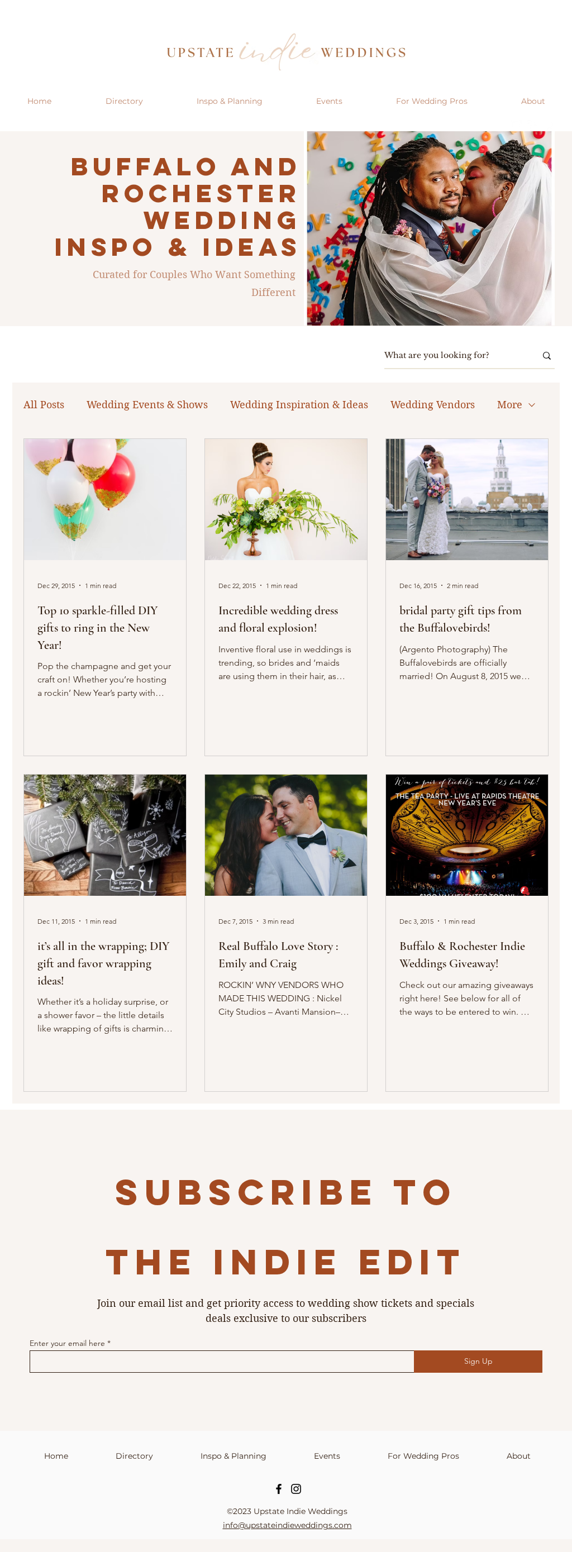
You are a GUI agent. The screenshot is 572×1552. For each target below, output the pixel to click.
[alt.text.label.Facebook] (532, 125)
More (509, 404)
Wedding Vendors (432, 404)
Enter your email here (67, 1343)
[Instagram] (296, 1489)
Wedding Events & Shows (147, 404)
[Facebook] (278, 1489)
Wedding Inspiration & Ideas (299, 404)
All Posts (43, 404)
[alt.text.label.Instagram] (516, 125)
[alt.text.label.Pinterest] (549, 125)
